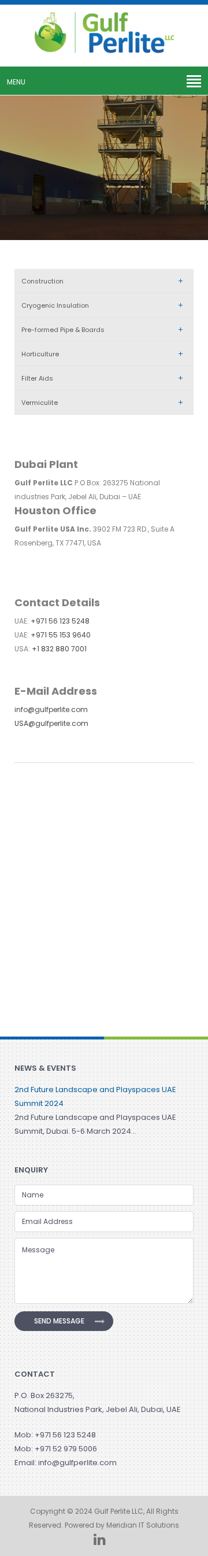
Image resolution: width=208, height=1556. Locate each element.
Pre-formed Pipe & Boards (63, 329)
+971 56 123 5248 (60, 621)
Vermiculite (39, 402)
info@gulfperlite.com (51, 709)
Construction (42, 281)
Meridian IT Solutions (142, 1525)
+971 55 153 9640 (61, 635)
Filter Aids (37, 378)
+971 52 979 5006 (66, 1448)
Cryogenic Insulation (55, 305)
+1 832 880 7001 (59, 649)
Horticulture (40, 354)
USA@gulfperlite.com (51, 723)
